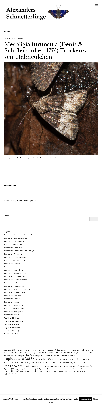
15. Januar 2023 (9, 38)
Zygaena (58, 371)
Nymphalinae (65, 363)
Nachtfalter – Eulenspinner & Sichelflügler (19, 251)
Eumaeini (32, 353)
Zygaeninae (81, 371)
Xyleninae (36, 371)
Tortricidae (77, 369)
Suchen (7, 215)
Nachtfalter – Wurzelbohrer (14, 308)
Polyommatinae (52, 366)
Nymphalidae (46, 362)
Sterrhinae (54, 369)
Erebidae (10, 352)
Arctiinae (9, 350)
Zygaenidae (69, 371)
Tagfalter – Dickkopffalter (13, 321)
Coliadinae (51, 350)
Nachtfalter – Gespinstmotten (15, 260)
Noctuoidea (24, 362)
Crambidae (63, 350)
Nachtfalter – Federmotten (13, 254)
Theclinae (65, 369)
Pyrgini (19, 369)
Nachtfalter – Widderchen (13, 305)
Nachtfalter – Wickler (11, 302)
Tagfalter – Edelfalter (11, 324)
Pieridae (37, 366)
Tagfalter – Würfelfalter (12, 334)
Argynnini (29, 350)
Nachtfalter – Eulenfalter (13, 248)
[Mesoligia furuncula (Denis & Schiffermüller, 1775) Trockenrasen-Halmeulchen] (51, 154)
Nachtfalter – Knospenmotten (15, 273)
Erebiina (22, 353)
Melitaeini (56, 359)
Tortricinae (90, 369)
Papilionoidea (17, 366)
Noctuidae (70, 358)
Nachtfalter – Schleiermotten (14, 292)
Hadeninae (87, 353)
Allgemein (7, 232)
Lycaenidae (43, 359)
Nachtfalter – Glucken (12, 264)
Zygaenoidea (10, 374)
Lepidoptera (19, 359)
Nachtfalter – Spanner (12, 299)
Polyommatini (70, 366)
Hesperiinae (42, 355)
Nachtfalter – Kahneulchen (13, 270)
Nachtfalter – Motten (11, 283)
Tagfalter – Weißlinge (12, 331)
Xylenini (48, 371)
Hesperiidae (26, 355)
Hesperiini (56, 355)
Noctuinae (86, 359)
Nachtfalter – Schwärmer (13, 296)
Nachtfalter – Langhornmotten (15, 276)
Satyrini (42, 369)
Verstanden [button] (86, 399)
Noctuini (8, 363)
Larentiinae (69, 355)
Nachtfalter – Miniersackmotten (15, 280)
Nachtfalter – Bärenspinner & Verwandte (18, 235)
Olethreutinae (80, 363)
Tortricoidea (11, 371)
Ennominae (78, 350)
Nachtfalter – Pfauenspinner (14, 286)
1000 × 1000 (19, 38)
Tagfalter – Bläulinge (11, 318)
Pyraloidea (87, 366)
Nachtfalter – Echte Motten (14, 241)
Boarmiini (39, 350)
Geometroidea (69, 352)
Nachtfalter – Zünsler (11, 315)
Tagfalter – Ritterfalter (12, 328)
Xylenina (24, 371)
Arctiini (20, 350)
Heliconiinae (10, 355)
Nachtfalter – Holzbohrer (13, 267)
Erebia (89, 350)
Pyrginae (9, 369)
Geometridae (48, 352)
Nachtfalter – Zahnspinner (13, 312)
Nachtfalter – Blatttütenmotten (15, 238)
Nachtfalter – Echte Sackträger (15, 244)
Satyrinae (30, 369)
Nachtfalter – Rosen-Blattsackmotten (18, 289)
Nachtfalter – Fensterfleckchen (15, 257)
